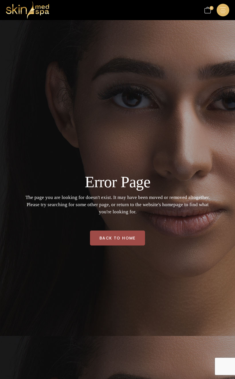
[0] (207, 10)
